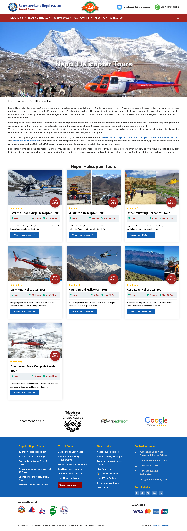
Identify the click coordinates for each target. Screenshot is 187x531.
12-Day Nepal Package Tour (33, 452)
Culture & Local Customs (70, 473)
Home (11, 101)
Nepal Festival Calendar (70, 478)
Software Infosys (160, 525)
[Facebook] (136, 493)
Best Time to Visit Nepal (70, 452)
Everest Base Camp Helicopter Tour (34, 213)
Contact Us (102, 487)
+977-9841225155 (170, 7)
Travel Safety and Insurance (72, 464)
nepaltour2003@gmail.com (137, 7)
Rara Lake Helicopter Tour (145, 289)
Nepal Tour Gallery (106, 478)
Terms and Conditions (108, 483)
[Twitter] (142, 493)
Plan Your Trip (104, 469)
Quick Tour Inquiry (68, 485)
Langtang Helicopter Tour (28, 289)
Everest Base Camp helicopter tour (119, 137)
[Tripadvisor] (154, 493)
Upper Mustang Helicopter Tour (148, 213)
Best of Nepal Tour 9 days (32, 456)
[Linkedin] (161, 493)
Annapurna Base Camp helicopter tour (159, 137)
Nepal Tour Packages (108, 452)
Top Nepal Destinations (70, 469)
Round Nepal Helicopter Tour (88, 289)
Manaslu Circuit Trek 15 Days (34, 484)
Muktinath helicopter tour (26, 140)
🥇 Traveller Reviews (107, 473)
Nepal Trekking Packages (110, 456)
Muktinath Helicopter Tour (86, 213)
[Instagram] (148, 493)
